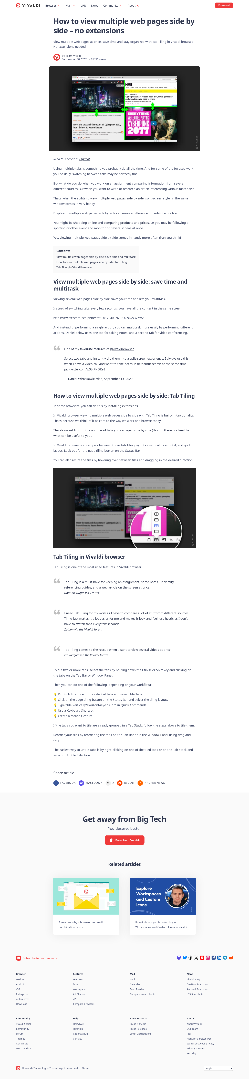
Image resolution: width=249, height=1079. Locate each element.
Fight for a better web (199, 1038)
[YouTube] (202, 958)
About (132, 5)
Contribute (22, 1043)
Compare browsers (84, 1004)
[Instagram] (208, 958)
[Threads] (191, 958)
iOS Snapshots (195, 994)
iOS (18, 989)
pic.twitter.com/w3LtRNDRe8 (84, 369)
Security (191, 1053)
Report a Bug (80, 1033)
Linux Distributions (140, 1033)
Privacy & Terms (196, 1048)
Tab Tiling (153, 415)
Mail (69, 5)
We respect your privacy (200, 1043)
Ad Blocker (79, 994)
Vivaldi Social (23, 1023)
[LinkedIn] (219, 958)
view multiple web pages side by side (117, 198)
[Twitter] (196, 958)
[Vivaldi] (28, 5)
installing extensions (123, 406)
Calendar (135, 984)
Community (111, 5)
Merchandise (23, 1048)
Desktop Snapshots (198, 984)
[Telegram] (225, 958)
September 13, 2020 (118, 379)
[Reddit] (231, 958)
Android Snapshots (198, 989)
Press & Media (138, 1023)
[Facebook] (214, 958)
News (94, 5)
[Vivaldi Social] (179, 958)
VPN (83, 5)
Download (21, 1004)
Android (20, 984)
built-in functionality (178, 415)
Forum (19, 1033)
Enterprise (22, 994)
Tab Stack (135, 725)
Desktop (20, 979)
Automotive (22, 999)
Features (78, 979)
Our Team (192, 1028)
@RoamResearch (149, 364)
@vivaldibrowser (122, 349)
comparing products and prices (126, 223)
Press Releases (138, 1028)
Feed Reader (137, 989)
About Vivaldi (194, 1023)
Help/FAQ (78, 1023)
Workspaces (80, 989)
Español (84, 159)
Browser (51, 5)
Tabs (75, 984)
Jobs (189, 1033)
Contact (77, 1038)
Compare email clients (142, 994)
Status (85, 1068)
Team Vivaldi (73, 56)
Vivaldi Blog (193, 979)
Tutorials (78, 1028)
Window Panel (158, 735)
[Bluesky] (185, 958)
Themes (20, 1038)
